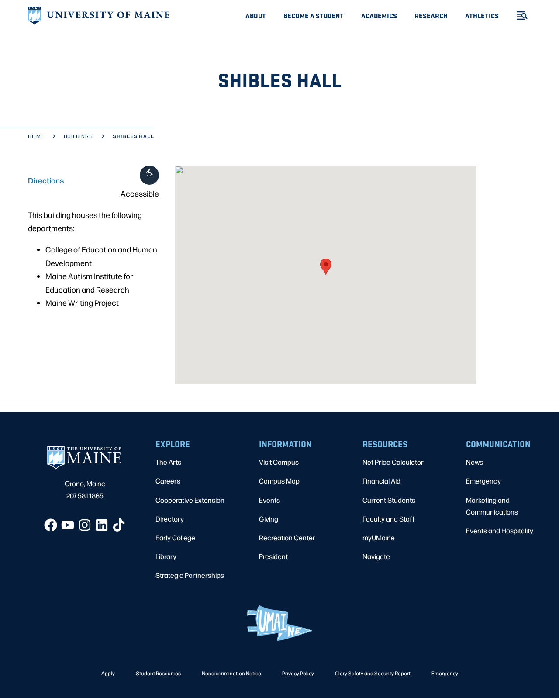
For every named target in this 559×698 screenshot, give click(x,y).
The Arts (168, 461)
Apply (108, 673)
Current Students (388, 499)
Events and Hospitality (499, 530)
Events (269, 499)
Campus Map (279, 480)
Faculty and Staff (388, 518)
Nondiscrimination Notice (231, 673)
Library (165, 556)
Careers (167, 480)
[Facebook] (50, 525)
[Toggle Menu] (518, 15)
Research (431, 15)
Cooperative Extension (189, 499)
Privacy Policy (298, 673)
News (474, 461)
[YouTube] (67, 525)
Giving (268, 518)
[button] (325, 267)
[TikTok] (118, 525)
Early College (175, 537)
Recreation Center (287, 537)
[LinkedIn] (101, 525)
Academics (379, 15)
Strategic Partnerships (189, 575)
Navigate (376, 556)
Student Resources (158, 673)
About (255, 15)
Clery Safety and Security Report (373, 673)
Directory (169, 518)
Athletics (482, 15)
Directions (46, 180)
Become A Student (313, 15)
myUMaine (378, 537)
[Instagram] (84, 525)
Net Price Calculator (393, 461)
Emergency (483, 480)
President (273, 556)
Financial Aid (381, 480)
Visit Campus (279, 461)
